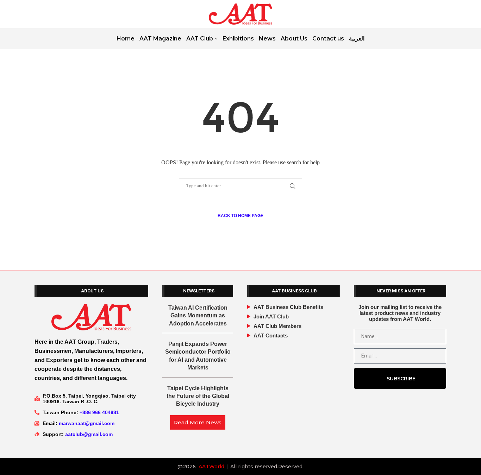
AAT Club (199, 38)
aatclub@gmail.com (89, 434)
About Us (294, 38)
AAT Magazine (160, 38)
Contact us (328, 38)
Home (126, 38)
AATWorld (211, 466)
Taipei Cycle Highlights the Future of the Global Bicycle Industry (198, 396)
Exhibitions (238, 38)
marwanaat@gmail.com (86, 423)
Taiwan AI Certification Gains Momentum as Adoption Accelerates (197, 316)
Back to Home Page (240, 215)
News (267, 38)
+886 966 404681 (99, 412)
